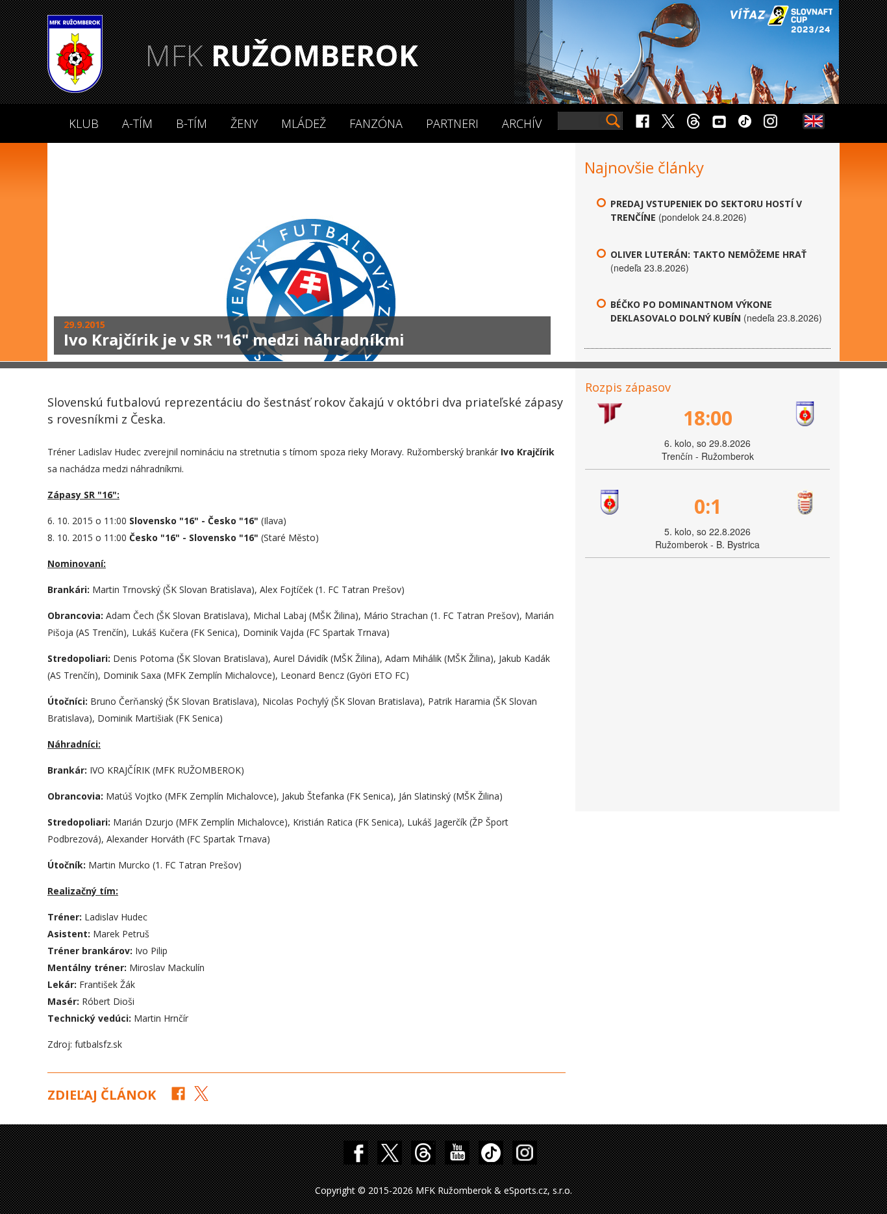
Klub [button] (84, 123)
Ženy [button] (244, 123)
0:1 (707, 506)
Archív (522, 123)
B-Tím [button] (191, 123)
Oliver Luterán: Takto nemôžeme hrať (708, 254)
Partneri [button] (452, 123)
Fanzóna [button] (376, 123)
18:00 (707, 418)
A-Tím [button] (137, 123)
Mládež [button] (303, 123)
